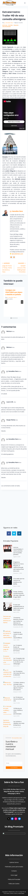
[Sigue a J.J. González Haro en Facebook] (11, 257)
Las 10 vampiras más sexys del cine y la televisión (19, 673)
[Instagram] (19, 533)
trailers (16, 25)
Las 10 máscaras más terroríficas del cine (18, 699)
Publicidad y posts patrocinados (14, 866)
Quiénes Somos (14, 862)
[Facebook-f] (9, 533)
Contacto (14, 871)
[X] (8, 818)
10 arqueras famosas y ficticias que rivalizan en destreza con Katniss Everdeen (18, 621)
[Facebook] (12, 818)
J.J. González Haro (8, 22)
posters (10, 25)
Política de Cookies (14, 883)
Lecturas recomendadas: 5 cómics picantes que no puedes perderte (18, 550)
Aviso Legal (14, 875)
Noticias (4, 25)
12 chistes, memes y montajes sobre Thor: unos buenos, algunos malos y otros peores (19, 686)
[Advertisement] (14, 508)
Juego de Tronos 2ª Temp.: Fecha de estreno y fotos (7, 267)
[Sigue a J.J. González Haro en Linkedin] (14, 257)
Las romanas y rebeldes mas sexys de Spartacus (18, 723)
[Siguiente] (22, 302)
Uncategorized (6, 26)
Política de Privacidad (14, 879)
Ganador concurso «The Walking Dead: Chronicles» (21, 267)
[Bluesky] (19, 818)
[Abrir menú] (24, 3)
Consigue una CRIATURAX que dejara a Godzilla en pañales (13, 292)
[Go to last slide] (6, 302)
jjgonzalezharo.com (17, 254)
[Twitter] (14, 533)
